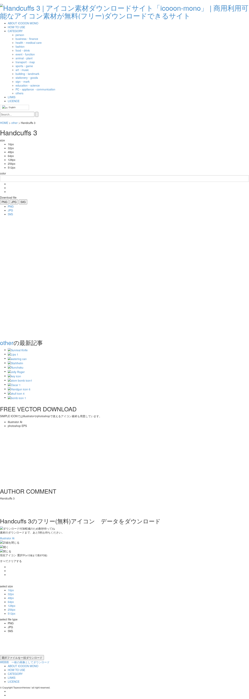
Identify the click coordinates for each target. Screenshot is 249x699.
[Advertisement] (15, 276)
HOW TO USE (16, 27)
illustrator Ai (7, 538)
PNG (4, 202)
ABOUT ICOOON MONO (23, 23)
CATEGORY (15, 31)
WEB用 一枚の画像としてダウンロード (25, 662)
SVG (23, 202)
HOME (4, 123)
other (14, 123)
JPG (14, 202)
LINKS (11, 97)
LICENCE (13, 101)
